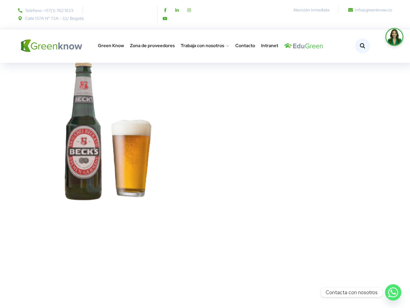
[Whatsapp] (393, 292)
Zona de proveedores (152, 46)
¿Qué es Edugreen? (286, 46)
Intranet (269, 46)
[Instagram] (189, 10)
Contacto (245, 46)
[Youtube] (165, 18)
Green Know (111, 46)
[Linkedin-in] (177, 10)
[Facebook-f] (165, 10)
